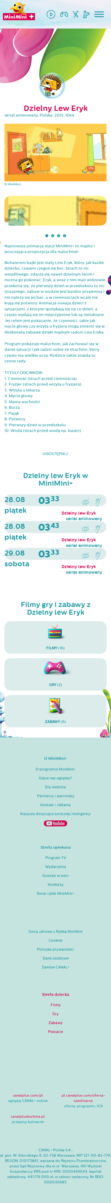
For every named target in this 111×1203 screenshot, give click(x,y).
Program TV (55, 858)
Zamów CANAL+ (55, 967)
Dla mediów (55, 787)
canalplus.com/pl (28, 1095)
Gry (55, 1014)
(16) (55, 648)
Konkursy (56, 884)
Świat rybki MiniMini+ (55, 893)
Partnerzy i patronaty (55, 796)
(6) (55, 722)
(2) (55, 685)
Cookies (55, 940)
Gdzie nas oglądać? (55, 778)
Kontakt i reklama (55, 805)
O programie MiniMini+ (56, 769)
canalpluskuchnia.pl (28, 1116)
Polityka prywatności (55, 949)
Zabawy (55, 1023)
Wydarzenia (55, 867)
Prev (9, 237)
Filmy (56, 1005)
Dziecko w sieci (55, 876)
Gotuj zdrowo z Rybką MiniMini (55, 931)
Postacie (55, 1032)
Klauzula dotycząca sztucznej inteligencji (55, 814)
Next (102, 237)
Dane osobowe (56, 958)
